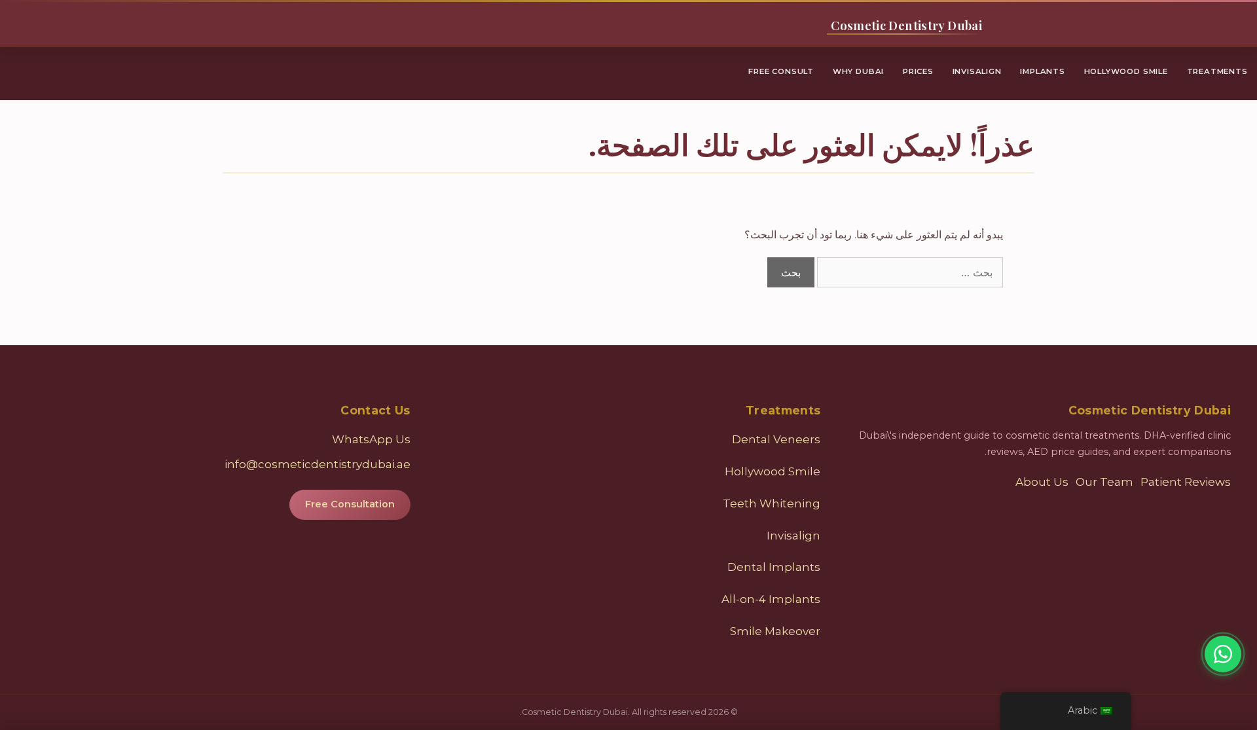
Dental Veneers (776, 439)
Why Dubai (858, 71)
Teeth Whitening (771, 503)
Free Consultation (350, 504)
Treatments (1217, 71)
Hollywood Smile (1126, 71)
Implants (1042, 71)
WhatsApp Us (371, 439)
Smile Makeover (775, 631)
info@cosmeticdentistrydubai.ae (317, 464)
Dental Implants (773, 567)
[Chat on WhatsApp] (1223, 654)
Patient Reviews (1185, 481)
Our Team (1104, 481)
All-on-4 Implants (770, 599)
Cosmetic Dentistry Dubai (906, 25)
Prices (918, 71)
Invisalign (977, 71)
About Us (1041, 481)
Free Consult (781, 71)
